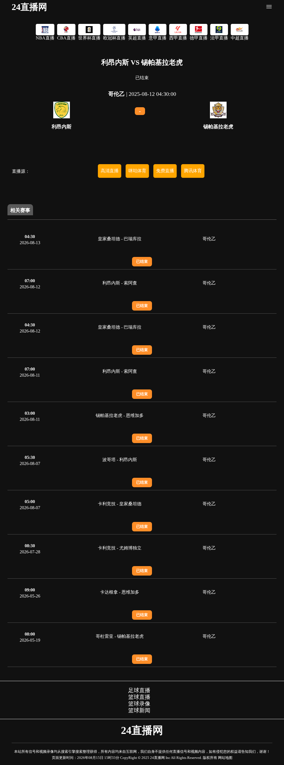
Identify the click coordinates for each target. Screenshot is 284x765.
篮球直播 (139, 697)
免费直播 (165, 170)
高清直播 (109, 170)
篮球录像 (139, 704)
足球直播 (139, 690)
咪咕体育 (137, 170)
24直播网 (29, 7)
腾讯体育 (192, 170)
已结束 (142, 261)
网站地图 (225, 758)
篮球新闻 (139, 710)
